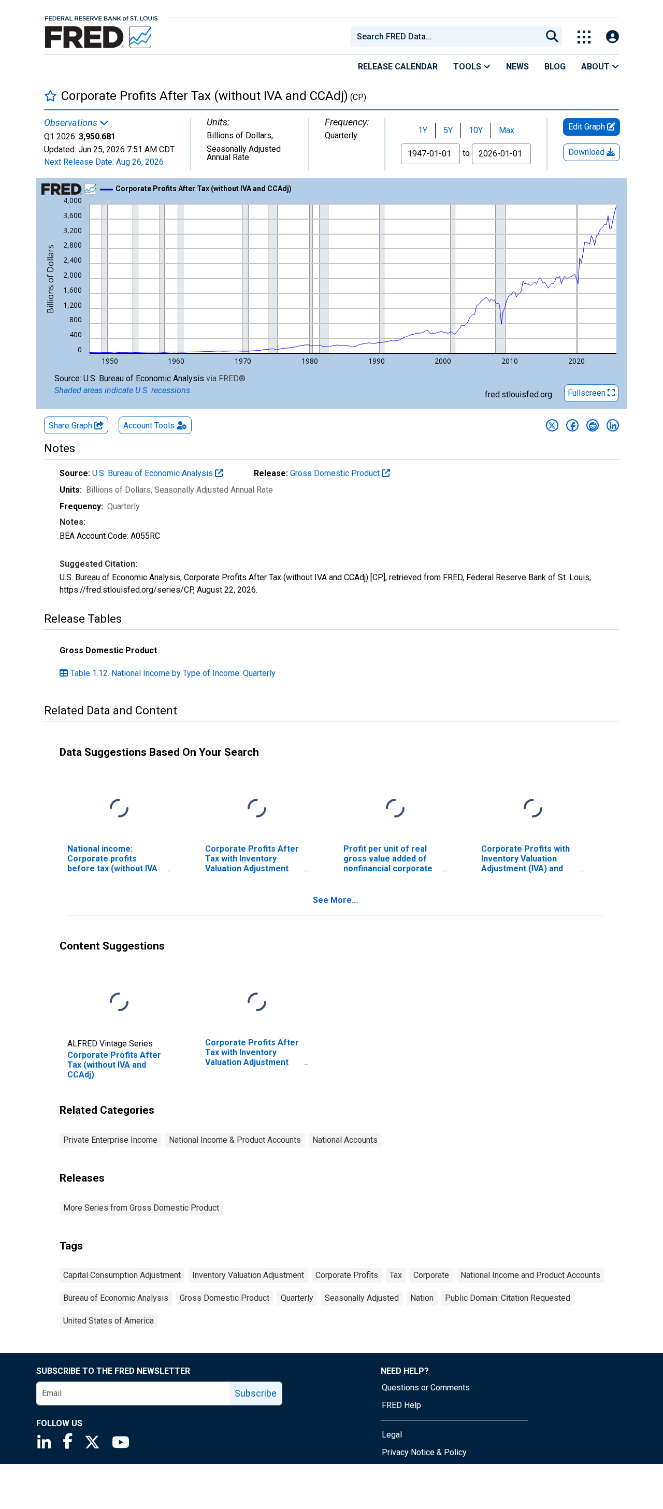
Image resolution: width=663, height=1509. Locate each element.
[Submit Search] (552, 36)
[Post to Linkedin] (613, 425)
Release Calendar (398, 66)
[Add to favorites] (50, 96)
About (596, 66)
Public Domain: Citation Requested (507, 1298)
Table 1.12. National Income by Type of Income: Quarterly (173, 673)
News (517, 66)
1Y (422, 130)
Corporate (431, 1275)
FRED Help (401, 1405)
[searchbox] (448, 36)
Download (587, 152)
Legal (392, 1435)
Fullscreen (588, 393)
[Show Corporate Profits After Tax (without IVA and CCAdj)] (204, 188)
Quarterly (297, 1298)
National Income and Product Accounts (530, 1275)
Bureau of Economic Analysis (115, 1298)
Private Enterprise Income (110, 1140)
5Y (448, 130)
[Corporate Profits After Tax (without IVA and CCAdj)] (119, 1002)
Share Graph (71, 425)
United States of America (108, 1321)
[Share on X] (552, 425)
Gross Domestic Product (336, 473)
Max (506, 130)
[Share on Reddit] (592, 425)
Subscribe (256, 1393)
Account (149, 425)
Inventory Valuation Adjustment (248, 1275)
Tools (468, 66)
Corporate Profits (346, 1275)
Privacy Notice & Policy (424, 1452)
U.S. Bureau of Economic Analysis (153, 473)
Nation (422, 1298)
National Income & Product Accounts (235, 1140)
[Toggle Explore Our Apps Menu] (584, 37)
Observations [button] (71, 122)
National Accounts (345, 1140)
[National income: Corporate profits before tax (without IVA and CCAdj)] (119, 808)
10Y (476, 130)
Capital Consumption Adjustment (122, 1275)
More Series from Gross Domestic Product (141, 1208)
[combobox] (445, 36)
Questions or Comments (426, 1387)
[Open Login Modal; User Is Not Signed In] (612, 37)
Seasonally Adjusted (362, 1298)
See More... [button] (335, 900)
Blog (555, 66)
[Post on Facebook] (572, 425)
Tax (396, 1275)
